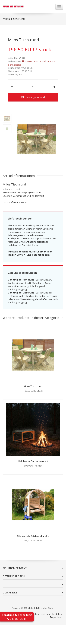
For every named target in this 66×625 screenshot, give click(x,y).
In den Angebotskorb (34, 97)
